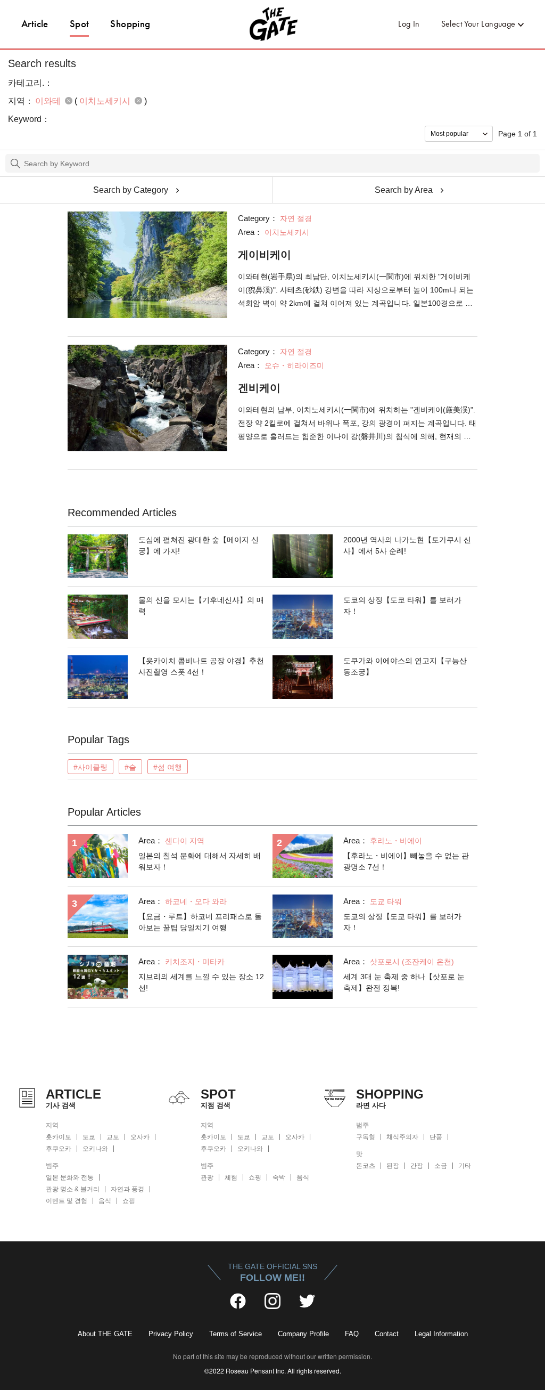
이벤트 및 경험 (66, 1201)
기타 (464, 1165)
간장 (416, 1165)
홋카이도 (58, 1137)
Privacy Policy (170, 1334)
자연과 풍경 (127, 1189)
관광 (207, 1177)
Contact (387, 1334)
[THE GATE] (272, 24)
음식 (104, 1201)
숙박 (278, 1177)
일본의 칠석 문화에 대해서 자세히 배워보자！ (199, 861)
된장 (392, 1165)
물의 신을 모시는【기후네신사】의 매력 (201, 605)
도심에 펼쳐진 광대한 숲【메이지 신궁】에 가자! (198, 545)
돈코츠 (365, 1165)
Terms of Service (235, 1334)
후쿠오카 (58, 1148)
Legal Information (441, 1334)
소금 (440, 1165)
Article (34, 23)
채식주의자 (402, 1137)
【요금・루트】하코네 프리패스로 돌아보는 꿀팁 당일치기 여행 (200, 922)
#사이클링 (90, 767)
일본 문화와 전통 (70, 1177)
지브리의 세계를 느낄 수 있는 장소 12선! (201, 982)
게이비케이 (264, 255)
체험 (231, 1177)
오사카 (140, 1137)
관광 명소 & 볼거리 (73, 1189)
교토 (112, 1137)
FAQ (352, 1334)
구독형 (365, 1137)
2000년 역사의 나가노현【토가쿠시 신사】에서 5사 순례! (407, 545)
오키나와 (95, 1148)
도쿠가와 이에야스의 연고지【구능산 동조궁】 (405, 666)
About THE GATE (105, 1334)
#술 (130, 767)
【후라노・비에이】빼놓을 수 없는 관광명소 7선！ (406, 861)
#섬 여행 (167, 767)
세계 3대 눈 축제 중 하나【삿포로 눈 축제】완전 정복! (404, 982)
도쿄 (88, 1137)
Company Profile (303, 1334)
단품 (436, 1137)
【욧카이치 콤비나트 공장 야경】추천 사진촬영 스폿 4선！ (201, 666)
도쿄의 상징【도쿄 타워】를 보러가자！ (402, 605)
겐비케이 (259, 388)
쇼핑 (128, 1201)
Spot (79, 23)
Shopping (130, 23)
